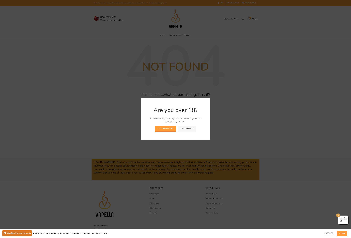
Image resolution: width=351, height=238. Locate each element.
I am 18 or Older (165, 128)
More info (329, 233)
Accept (342, 233)
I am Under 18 (187, 128)
